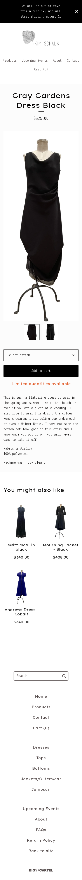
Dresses (41, 747)
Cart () (41, 69)
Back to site (41, 851)
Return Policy (41, 840)
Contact (73, 61)
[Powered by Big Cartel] (41, 870)
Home (41, 696)
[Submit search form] (64, 676)
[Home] (41, 38)
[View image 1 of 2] (32, 332)
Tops (41, 758)
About (57, 61)
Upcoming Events (35, 61)
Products (10, 61)
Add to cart (41, 371)
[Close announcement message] (76, 11)
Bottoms (41, 768)
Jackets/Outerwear (41, 779)
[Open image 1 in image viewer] (41, 226)
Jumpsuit (41, 789)
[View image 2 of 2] (50, 332)
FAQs (41, 830)
